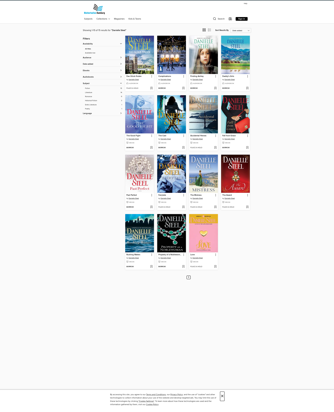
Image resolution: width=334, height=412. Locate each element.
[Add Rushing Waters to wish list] (151, 266)
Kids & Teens (135, 18)
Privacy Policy (176, 394)
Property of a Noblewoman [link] (170, 255)
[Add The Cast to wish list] (183, 147)
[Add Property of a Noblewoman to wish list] (183, 266)
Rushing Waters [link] (133, 255)
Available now (90, 53)
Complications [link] (164, 76)
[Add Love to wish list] (215, 266)
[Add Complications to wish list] (183, 88)
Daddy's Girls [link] (228, 76)
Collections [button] (102, 18)
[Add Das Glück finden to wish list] (151, 88)
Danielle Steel (134, 80)
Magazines (119, 18)
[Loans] (230, 19)
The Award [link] (227, 195)
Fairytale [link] (162, 195)
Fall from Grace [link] (229, 136)
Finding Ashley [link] (197, 76)
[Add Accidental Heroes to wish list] (215, 147)
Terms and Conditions (156, 394)
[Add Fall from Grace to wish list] (247, 147)
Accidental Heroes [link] (198, 136)
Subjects (88, 18)
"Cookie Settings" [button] (146, 401)
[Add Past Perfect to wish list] (151, 207)
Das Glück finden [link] (134, 76)
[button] (218, 19)
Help (245, 4)
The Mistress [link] (196, 195)
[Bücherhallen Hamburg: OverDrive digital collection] (94, 9)
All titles (88, 49)
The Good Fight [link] (133, 136)
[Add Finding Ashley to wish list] (215, 88)
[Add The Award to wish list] (247, 207)
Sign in (241, 18)
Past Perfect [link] (131, 195)
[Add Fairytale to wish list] (183, 207)
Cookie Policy (152, 404)
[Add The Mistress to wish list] (215, 207)
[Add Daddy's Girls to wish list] (247, 88)
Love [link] (192, 255)
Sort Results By (222, 30)
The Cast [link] (162, 136)
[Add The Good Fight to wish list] (151, 147)
